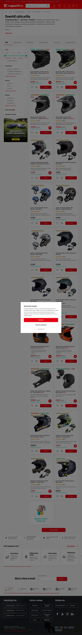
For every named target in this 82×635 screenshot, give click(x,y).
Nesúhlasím (41, 329)
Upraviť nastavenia (41, 325)
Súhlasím (41, 320)
